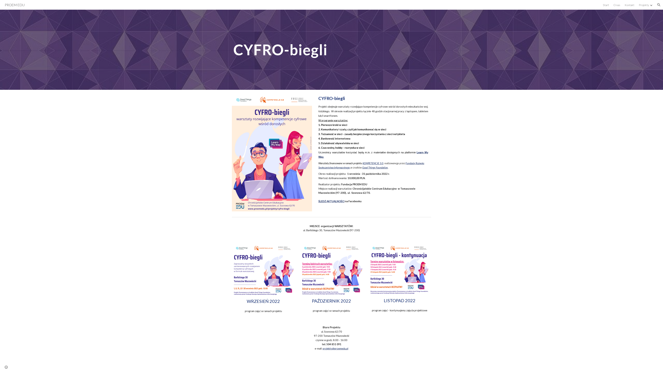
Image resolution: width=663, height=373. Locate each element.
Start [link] (606, 5)
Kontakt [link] (629, 5)
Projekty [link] (644, 5)
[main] (280, 49)
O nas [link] (616, 5)
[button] (659, 5)
